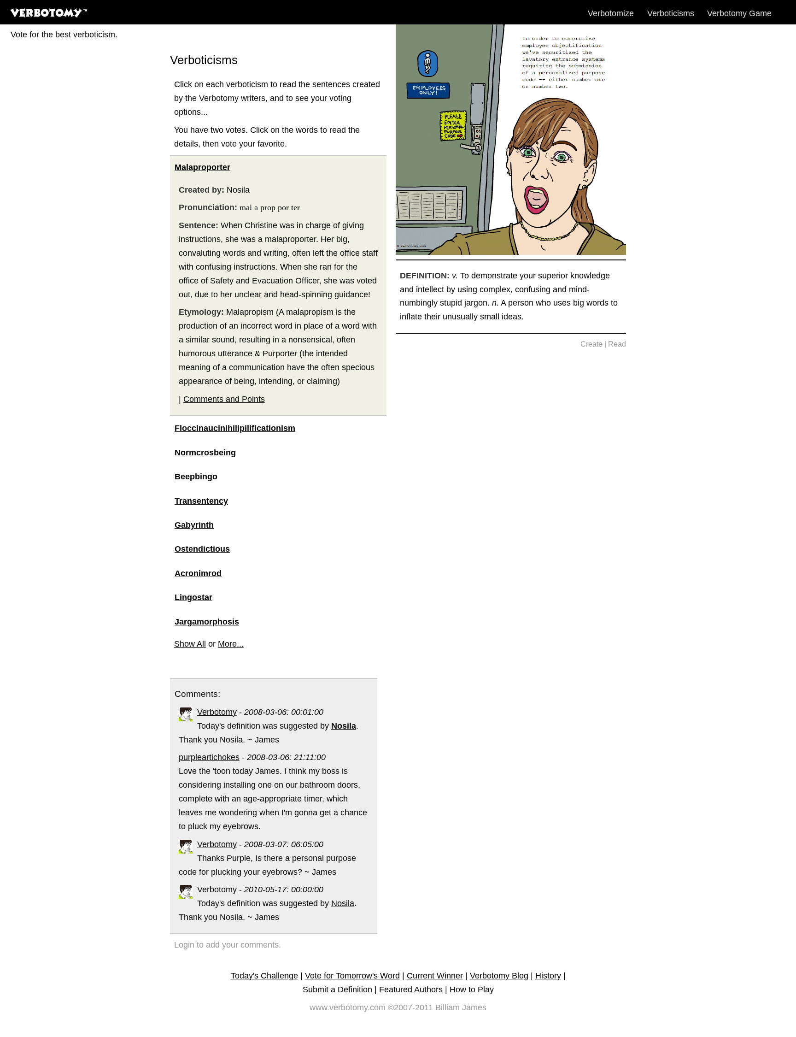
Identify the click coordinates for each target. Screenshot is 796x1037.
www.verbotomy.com (348, 1007)
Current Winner (435, 975)
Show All (190, 643)
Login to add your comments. (227, 944)
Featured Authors (411, 989)
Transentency (201, 501)
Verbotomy (217, 712)
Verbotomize (611, 13)
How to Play (472, 989)
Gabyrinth (194, 525)
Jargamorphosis (207, 621)
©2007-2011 (410, 1007)
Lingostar (193, 597)
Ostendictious (202, 549)
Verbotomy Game (739, 13)
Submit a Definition (337, 989)
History (548, 975)
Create (591, 344)
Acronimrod (198, 573)
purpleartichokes (209, 757)
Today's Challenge (264, 975)
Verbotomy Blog (499, 975)
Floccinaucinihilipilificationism (235, 428)
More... (231, 643)
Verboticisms (670, 13)
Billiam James (460, 1007)
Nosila (342, 903)
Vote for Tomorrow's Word (352, 975)
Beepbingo (196, 476)
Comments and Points (224, 399)
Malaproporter (202, 167)
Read (617, 344)
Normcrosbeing (205, 452)
